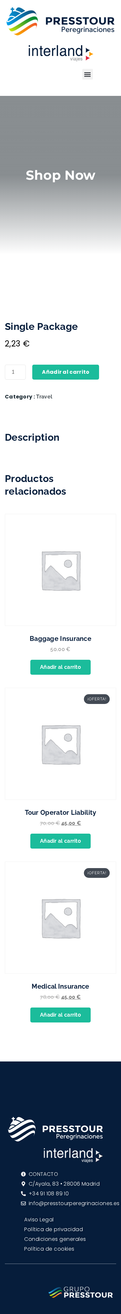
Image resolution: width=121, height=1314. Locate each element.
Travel (44, 397)
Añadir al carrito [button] (60, 667)
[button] (87, 74)
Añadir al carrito (65, 372)
